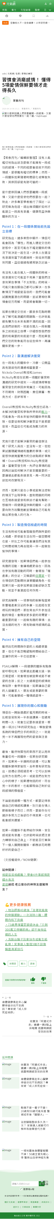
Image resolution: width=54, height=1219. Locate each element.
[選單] (50, 4)
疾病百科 (45, 1202)
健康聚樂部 (23, 1202)
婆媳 (5, 884)
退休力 (16, 1207)
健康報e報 (28, 1189)
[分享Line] (20, 15)
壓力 (44, 412)
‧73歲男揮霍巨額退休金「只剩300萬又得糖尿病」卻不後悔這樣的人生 (26, 929)
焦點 (4, 9)
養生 (14, 9)
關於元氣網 (10, 1202)
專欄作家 (37, 1207)
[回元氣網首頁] (11, 3)
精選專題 (35, 1202)
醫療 (37, 9)
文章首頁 (26, 1207)
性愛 (18, 73)
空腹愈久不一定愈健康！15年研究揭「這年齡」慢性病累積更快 (29, 23)
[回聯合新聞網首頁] (4, 4)
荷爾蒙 (39, 576)
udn (4, 73)
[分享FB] (7, 15)
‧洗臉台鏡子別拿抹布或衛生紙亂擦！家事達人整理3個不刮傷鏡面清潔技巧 (26, 944)
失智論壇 (26, 9)
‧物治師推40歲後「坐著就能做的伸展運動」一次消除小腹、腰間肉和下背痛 (26, 915)
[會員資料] (45, 4)
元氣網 (11, 73)
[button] (50, 9)
